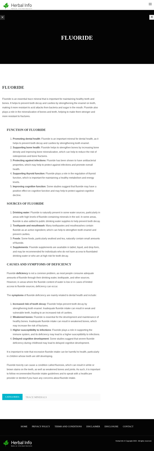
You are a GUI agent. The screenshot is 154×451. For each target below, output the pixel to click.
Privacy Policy (41, 426)
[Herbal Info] (17, 6)
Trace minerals (36, 397)
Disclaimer (93, 426)
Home (24, 426)
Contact (128, 426)
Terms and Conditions (68, 426)
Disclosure (111, 426)
